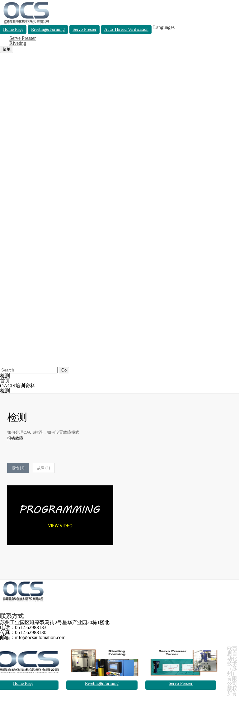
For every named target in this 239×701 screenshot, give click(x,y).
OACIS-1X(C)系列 (20, 90)
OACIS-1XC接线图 (20, 329)
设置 (5, 170)
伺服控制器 (12, 75)
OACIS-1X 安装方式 (22, 229)
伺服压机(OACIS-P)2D (24, 289)
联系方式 (10, 364)
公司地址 (10, 359)
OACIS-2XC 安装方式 (24, 244)
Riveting (17, 43)
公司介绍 (10, 354)
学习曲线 (10, 185)
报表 (5, 175)
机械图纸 (10, 279)
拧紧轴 (7, 100)
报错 (5, 195)
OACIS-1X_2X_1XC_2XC (28, 284)
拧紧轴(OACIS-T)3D (22, 304)
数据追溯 (10, 110)
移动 (5, 135)
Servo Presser (181, 683)
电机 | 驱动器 (14, 249)
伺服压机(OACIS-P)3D (24, 294)
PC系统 (8, 115)
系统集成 (10, 70)
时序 (5, 145)
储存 (5, 130)
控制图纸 (10, 309)
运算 (5, 165)
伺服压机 (10, 95)
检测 (5, 190)
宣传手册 (10, 210)
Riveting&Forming (102, 683)
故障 (5, 200)
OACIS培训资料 (17, 120)
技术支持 (10, 205)
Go (64, 370)
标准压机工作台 (17, 105)
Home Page (23, 683)
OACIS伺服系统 (17, 65)
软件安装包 (12, 259)
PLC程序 (9, 274)
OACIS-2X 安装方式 (22, 239)
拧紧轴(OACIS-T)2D (22, 299)
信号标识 (10, 180)
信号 (5, 140)
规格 (5, 160)
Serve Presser (22, 38)
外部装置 (10, 254)
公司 (5, 349)
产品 (5, 60)
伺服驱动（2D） (18, 344)
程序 (5, 125)
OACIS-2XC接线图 (20, 334)
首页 (5, 55)
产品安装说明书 (17, 219)
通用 (5, 314)
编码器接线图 (15, 339)
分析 (5, 155)
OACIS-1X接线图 (19, 319)
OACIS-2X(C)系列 (20, 85)
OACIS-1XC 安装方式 (24, 234)
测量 (5, 150)
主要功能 (10, 80)
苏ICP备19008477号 (21, 698)
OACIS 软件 (13, 224)
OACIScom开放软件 (22, 264)
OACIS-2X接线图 (19, 324)
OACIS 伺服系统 (18, 214)
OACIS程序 (12, 269)
